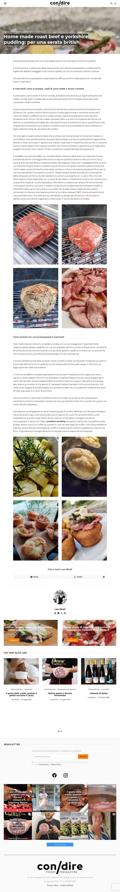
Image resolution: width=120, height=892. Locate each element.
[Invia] (5, 3)
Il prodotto (28, 689)
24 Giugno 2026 (104, 697)
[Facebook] (54, 775)
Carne (6, 31)
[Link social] (104, 577)
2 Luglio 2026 (65, 699)
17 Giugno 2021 (13, 634)
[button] (115, 3)
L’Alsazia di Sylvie (99, 693)
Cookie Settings (66, 885)
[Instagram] (65, 775)
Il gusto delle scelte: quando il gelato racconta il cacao (21, 694)
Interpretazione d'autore (33, 31)
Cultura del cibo (16, 31)
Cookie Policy (43, 764)
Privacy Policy (56, 764)
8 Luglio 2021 (71, 634)
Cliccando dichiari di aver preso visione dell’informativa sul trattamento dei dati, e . (60, 763)
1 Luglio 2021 (8, 49)
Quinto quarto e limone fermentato (60, 694)
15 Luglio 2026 (26, 699)
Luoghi (68, 625)
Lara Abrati (19, 49)
